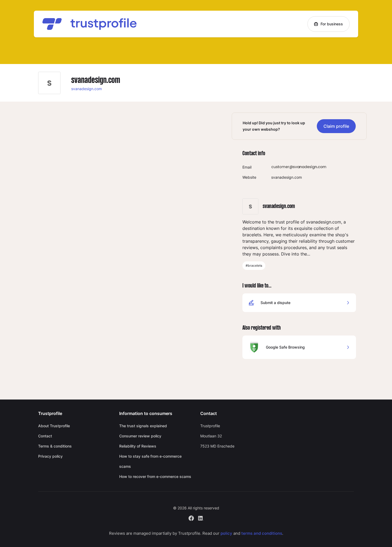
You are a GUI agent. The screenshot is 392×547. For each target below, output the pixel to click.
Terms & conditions (55, 446)
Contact (45, 436)
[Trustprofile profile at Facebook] (191, 517)
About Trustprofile (54, 426)
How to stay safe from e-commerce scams (150, 461)
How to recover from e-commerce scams (155, 476)
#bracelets (254, 265)
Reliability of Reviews (137, 446)
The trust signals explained (143, 426)
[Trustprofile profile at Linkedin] (200, 517)
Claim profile (336, 126)
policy (226, 533)
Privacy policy (50, 456)
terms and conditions (261, 533)
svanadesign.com (86, 88)
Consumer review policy (140, 436)
